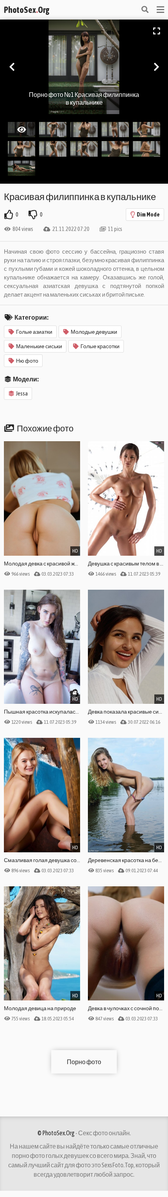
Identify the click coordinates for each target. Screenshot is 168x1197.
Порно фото (84, 1061)
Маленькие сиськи (39, 346)
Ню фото (27, 361)
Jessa (22, 393)
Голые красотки (100, 346)
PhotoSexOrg (26, 10)
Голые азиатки (34, 332)
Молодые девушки (94, 332)
